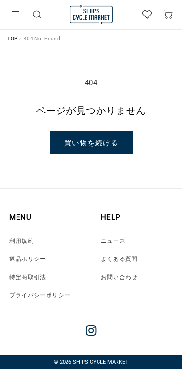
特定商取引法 (27, 277)
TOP (12, 38)
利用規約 (21, 241)
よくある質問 (119, 259)
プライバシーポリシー (39, 295)
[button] (37, 15)
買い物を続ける (91, 143)
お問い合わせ (119, 277)
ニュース (113, 241)
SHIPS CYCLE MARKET (101, 362)
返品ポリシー (27, 259)
